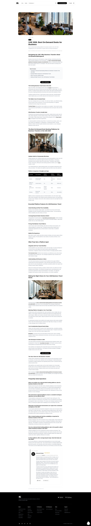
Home (22, 3)
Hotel (28, 514)
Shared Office (30, 510)
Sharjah (49, 87)
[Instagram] (30, 523)
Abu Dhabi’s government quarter (49, 217)
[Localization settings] (74, 3)
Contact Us (66, 510)
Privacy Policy (57, 512)
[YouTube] (22, 523)
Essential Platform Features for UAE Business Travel (41, 73)
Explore (26, 3)
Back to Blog (31, 37)
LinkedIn (39, 480)
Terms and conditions (58, 510)
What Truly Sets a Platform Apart (37, 75)
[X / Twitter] (25, 523)
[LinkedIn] (19, 523)
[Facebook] (27, 523)
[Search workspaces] (56, 3)
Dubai (59, 162)
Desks (19, 512)
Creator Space (21, 510)
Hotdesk (43, 455)
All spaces (29, 517)
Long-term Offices (39, 512)
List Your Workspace (62, 3)
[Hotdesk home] (17, 3)
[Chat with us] (88, 523)
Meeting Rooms (21, 514)
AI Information (57, 514)
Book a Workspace (45, 82)
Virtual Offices (21, 517)
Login (71, 3)
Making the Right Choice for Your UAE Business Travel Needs (42, 77)
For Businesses (31, 3)
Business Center (30, 512)
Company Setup (39, 510)
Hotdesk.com (46, 480)
